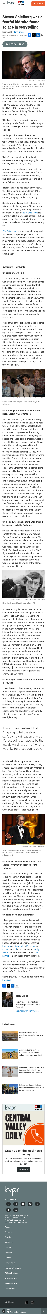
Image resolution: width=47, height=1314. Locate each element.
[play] (3, 1311)
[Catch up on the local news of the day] (23, 1124)
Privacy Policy (10, 1263)
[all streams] (44, 1311)
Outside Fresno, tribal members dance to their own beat (31, 1035)
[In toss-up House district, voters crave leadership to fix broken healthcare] (10, 1089)
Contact (8, 1247)
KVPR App (9, 1242)
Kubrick (6, 949)
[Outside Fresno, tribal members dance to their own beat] (10, 1036)
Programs (8, 1232)
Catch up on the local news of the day (23, 1152)
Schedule (8, 1237)
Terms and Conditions (13, 1268)
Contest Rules (10, 1289)
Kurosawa (31, 946)
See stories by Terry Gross (27, 1011)
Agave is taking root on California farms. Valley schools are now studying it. (31, 1052)
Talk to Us (8, 1253)
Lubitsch (6, 946)
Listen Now (23, 1169)
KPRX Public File (11, 1278)
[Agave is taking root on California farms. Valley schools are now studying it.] (10, 1054)
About (7, 1227)
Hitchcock (19, 946)
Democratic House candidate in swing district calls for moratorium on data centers (31, 1070)
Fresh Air (6, 980)
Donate (39, 4)
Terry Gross (19, 32)
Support (8, 1258)
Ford (15, 949)
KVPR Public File (11, 1283)
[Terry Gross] (7, 999)
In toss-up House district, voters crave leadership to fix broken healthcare (31, 1087)
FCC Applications (11, 1273)
